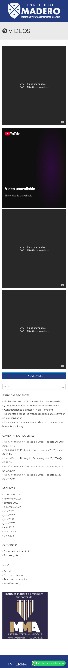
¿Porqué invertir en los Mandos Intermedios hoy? (31, 405)
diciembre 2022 (12, 506)
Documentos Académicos (18, 551)
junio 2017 (9, 523)
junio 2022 (9, 515)
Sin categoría (11, 555)
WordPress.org (12, 583)
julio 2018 (9, 519)
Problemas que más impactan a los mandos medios (33, 401)
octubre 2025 (11, 502)
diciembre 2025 (12, 494)
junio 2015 (9, 535)
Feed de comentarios (15, 579)
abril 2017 (9, 527)
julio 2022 (9, 510)
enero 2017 (10, 531)
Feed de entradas (13, 575)
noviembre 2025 (13, 498)
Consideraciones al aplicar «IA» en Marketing (28, 409)
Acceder (8, 571)
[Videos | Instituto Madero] (34, 8)
